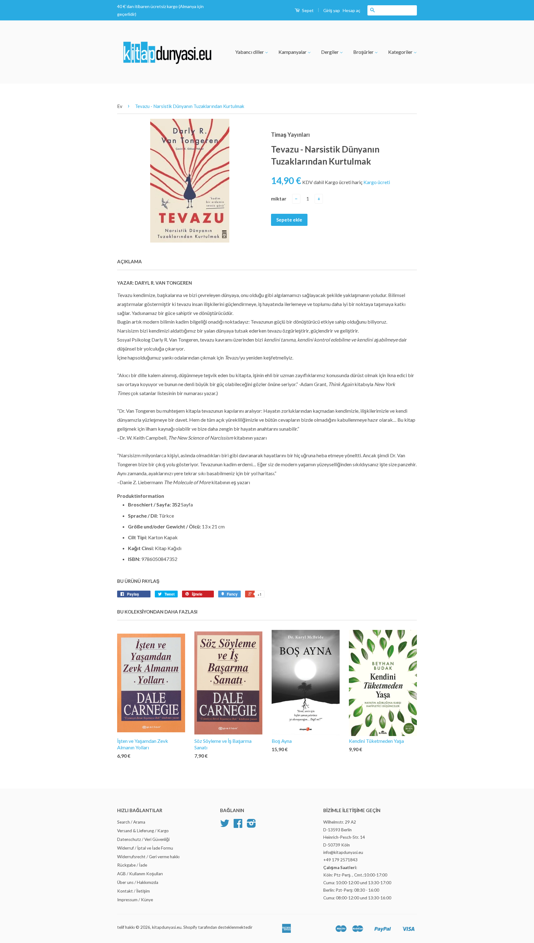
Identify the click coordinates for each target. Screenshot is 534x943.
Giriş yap (331, 10)
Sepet (307, 10)
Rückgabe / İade (132, 865)
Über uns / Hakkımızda (137, 882)
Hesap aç (351, 10)
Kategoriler (400, 52)
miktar (278, 198)
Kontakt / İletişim (133, 891)
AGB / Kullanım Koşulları (140, 873)
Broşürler (364, 52)
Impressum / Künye (135, 899)
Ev (119, 106)
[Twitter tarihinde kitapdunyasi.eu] (224, 825)
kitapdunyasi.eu (166, 927)
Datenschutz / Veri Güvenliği (143, 839)
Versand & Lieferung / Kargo (143, 830)
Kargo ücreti (376, 182)
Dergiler (330, 52)
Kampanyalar (292, 52)
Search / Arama (131, 822)
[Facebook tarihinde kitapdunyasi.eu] (238, 825)
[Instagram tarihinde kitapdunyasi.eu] (251, 825)
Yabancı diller (250, 52)
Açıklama (129, 261)
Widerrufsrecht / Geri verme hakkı (148, 856)
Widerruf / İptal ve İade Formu (145, 848)
